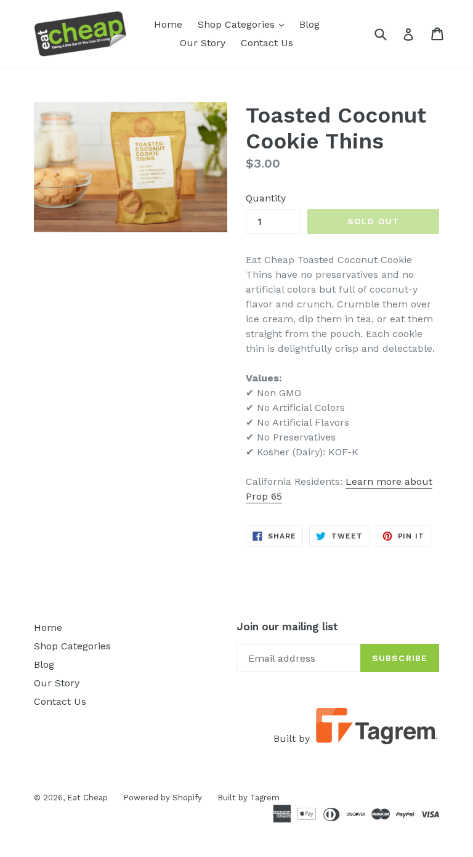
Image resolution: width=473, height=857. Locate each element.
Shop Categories (244, 24)
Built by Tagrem (248, 797)
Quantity (266, 198)
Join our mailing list (287, 626)
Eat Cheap (87, 797)
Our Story (202, 43)
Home (168, 24)
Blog (309, 24)
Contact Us (267, 43)
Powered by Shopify (162, 797)
